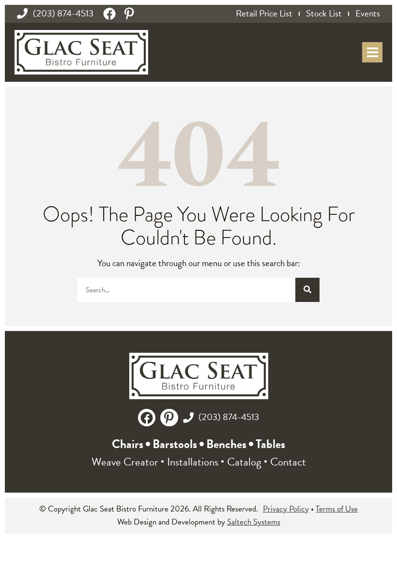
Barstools (175, 444)
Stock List (324, 13)
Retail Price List (264, 13)
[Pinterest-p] (129, 13)
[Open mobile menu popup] (372, 52)
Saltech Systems (253, 522)
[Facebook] (109, 13)
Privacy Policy (286, 509)
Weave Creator (125, 461)
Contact (288, 461)
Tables (270, 444)
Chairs (127, 444)
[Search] (307, 290)
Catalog (244, 461)
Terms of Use (337, 509)
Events (367, 13)
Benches (226, 444)
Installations (192, 461)
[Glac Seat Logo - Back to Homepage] (81, 52)
